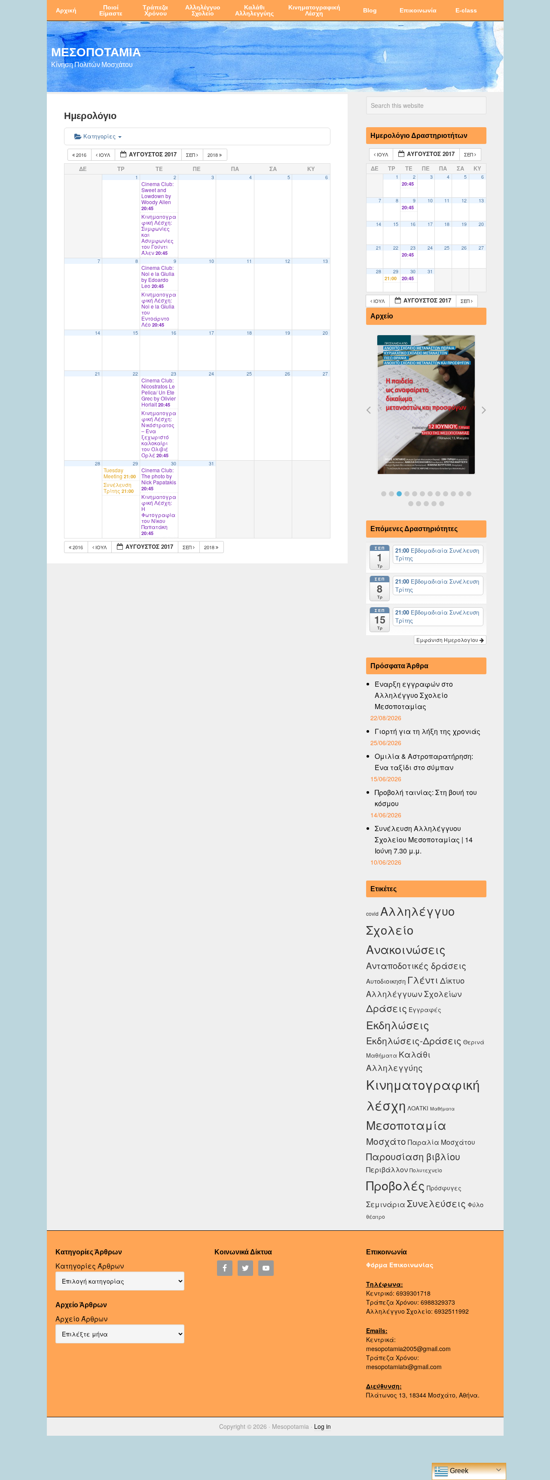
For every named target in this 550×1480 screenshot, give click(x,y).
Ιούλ (104, 154)
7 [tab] (430, 493)
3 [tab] (399, 493)
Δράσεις (386, 1008)
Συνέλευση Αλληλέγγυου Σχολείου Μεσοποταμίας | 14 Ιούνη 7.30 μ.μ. (424, 839)
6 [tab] (422, 493)
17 (211, 333)
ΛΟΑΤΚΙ (417, 1108)
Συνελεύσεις (436, 1203)
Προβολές (395, 1185)
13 (325, 261)
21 (97, 373)
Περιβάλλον (387, 1169)
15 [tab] (426, 503)
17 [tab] (441, 503)
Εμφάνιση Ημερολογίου (448, 639)
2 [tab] (391, 493)
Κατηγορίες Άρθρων (89, 1266)
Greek (458, 1470)
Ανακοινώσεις (406, 949)
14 (97, 333)
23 (173, 373)
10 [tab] (453, 493)
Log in (322, 1426)
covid (372, 913)
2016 (81, 154)
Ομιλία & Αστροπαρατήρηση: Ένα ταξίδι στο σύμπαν (424, 761)
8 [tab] (437, 493)
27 (325, 373)
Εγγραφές (425, 1009)
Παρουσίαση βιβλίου (413, 1156)
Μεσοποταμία (406, 1124)
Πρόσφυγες (444, 1187)
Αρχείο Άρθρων (81, 1319)
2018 (213, 154)
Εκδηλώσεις (397, 1024)
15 (135, 333)
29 (135, 463)
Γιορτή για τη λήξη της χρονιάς (427, 731)
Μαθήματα (442, 1108)
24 (211, 373)
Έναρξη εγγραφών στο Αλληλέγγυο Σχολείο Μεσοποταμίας (414, 695)
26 (287, 373)
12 (287, 261)
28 (97, 463)
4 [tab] (406, 493)
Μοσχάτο (386, 1140)
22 (135, 373)
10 (211, 261)
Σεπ (191, 154)
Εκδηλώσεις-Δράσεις (413, 1040)
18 (249, 333)
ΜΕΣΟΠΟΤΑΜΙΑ (96, 51)
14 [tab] (418, 503)
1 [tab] (383, 493)
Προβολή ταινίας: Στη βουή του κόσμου (426, 797)
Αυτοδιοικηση (386, 980)
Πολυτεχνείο (425, 1170)
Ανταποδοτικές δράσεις (416, 965)
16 (173, 333)
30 (173, 463)
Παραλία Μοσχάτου (441, 1142)
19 (287, 333)
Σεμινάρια (385, 1204)
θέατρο (375, 1216)
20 (325, 333)
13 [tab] (410, 503)
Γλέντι (422, 979)
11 (249, 261)
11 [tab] (461, 493)
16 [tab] (434, 503)
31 (211, 463)
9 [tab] (445, 493)
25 (249, 373)
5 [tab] (414, 493)
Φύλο (475, 1204)
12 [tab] (468, 493)
